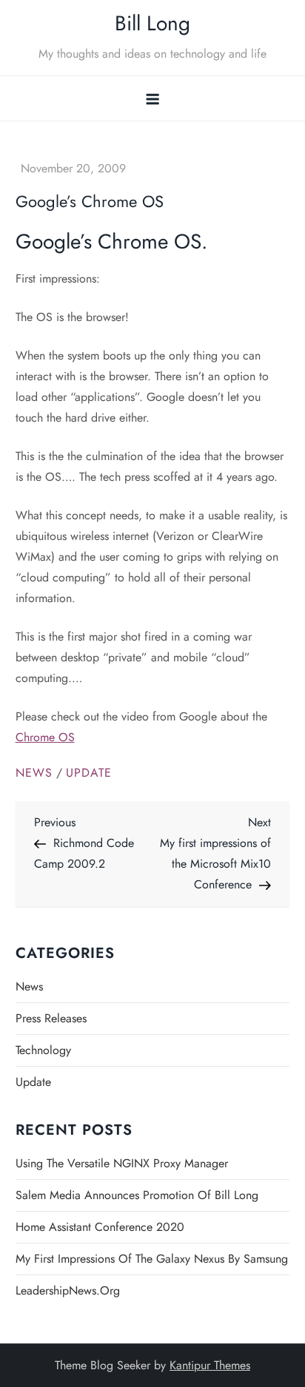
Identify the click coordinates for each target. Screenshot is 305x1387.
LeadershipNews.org (68, 1290)
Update (89, 773)
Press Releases (51, 1018)
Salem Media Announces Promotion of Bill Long (137, 1195)
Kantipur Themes (210, 1365)
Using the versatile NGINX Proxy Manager (122, 1163)
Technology (43, 1050)
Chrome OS (45, 737)
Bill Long (152, 23)
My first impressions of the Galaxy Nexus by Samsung (152, 1258)
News (34, 773)
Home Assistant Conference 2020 (100, 1226)
